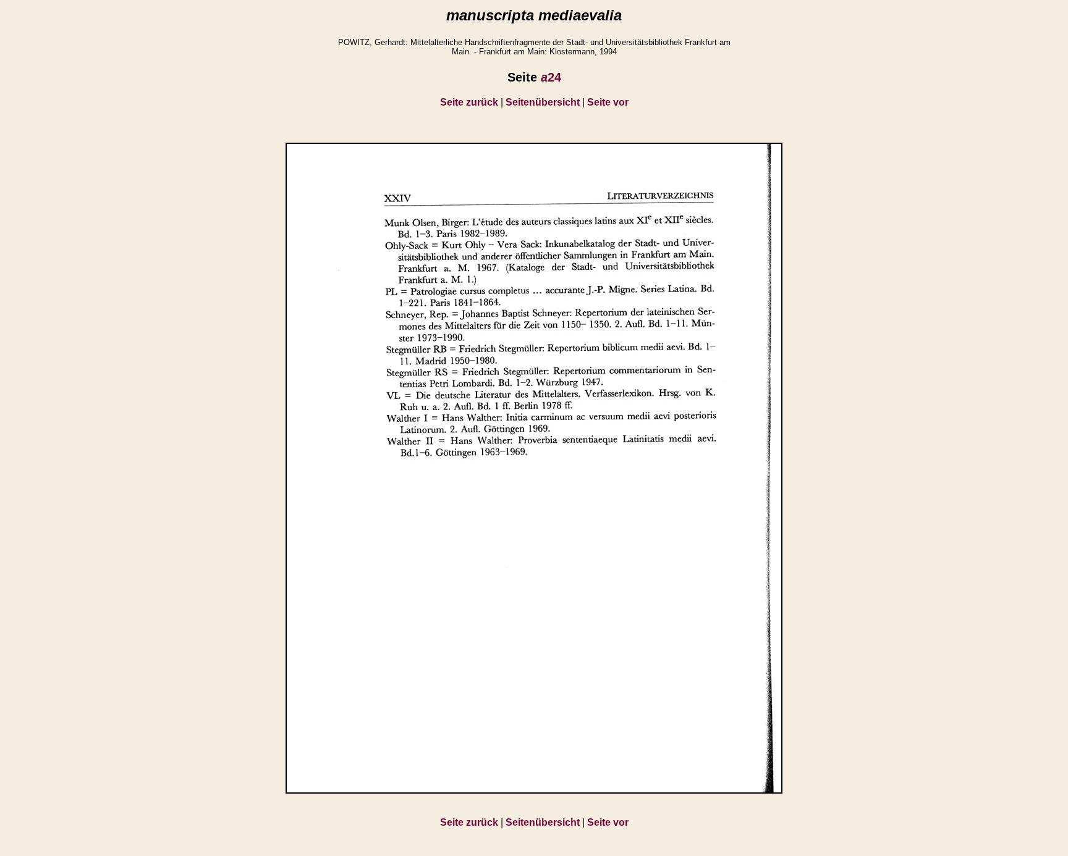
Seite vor (608, 102)
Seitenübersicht (543, 102)
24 (551, 77)
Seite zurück (469, 102)
